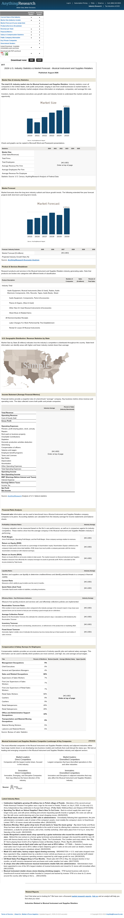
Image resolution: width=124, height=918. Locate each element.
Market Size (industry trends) (11, 20)
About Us (18, 914)
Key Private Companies (9, 40)
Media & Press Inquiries (30, 914)
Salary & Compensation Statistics (12, 35)
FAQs (92, 3)
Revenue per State (7, 29)
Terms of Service (7, 914)
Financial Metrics (6, 32)
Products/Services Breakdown (11, 26)
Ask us (95, 896)
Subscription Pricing (80, 3)
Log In (69, 3)
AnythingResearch (15, 496)
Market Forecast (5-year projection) (13, 23)
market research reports (81, 896)
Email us (101, 3)
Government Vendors (8, 43)
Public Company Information (10, 37)
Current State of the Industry (10, 17)
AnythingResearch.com (114, 914)
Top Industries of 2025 (112, 6)
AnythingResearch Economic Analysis (23, 260)
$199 (39, 60)
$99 (31, 60)
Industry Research (95, 6)
